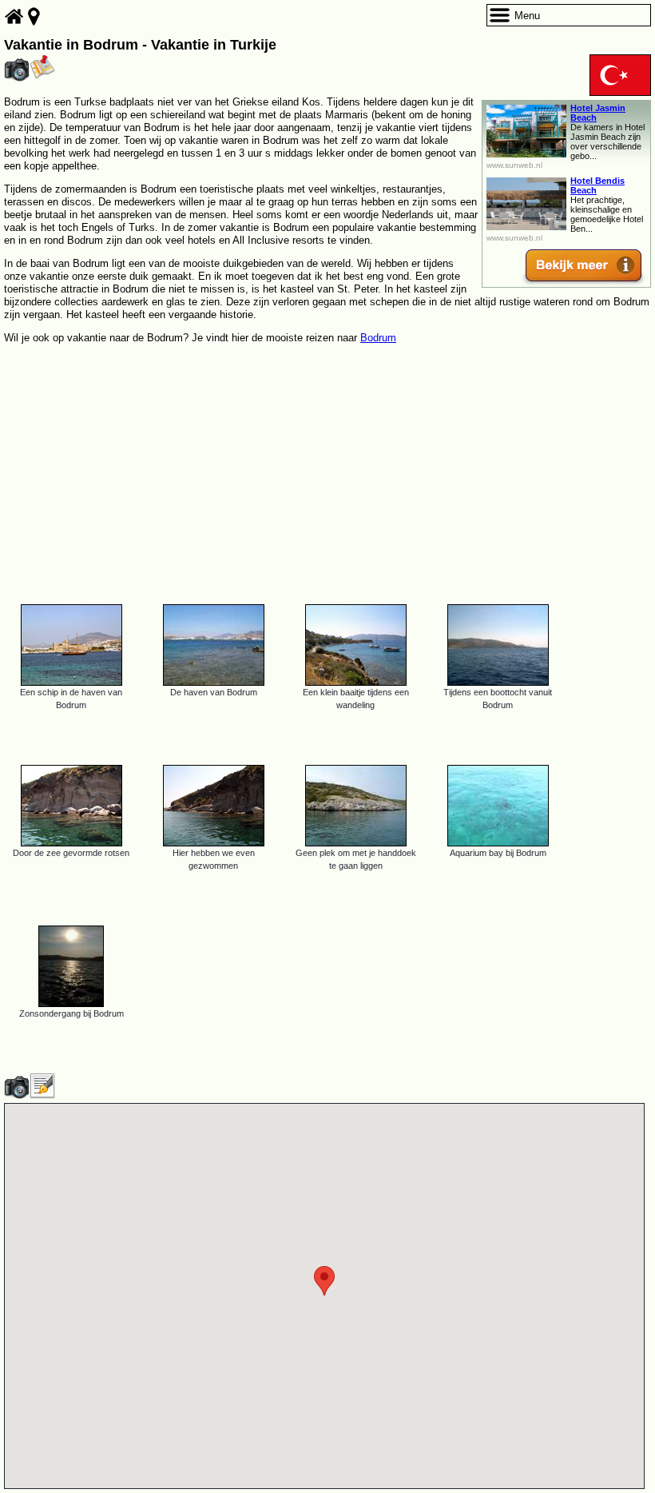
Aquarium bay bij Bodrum (498, 853)
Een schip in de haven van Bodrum (71, 698)
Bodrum (378, 338)
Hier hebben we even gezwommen (214, 859)
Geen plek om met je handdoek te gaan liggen (356, 859)
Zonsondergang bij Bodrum (71, 1013)
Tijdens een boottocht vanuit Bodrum (497, 698)
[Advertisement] (327, 467)
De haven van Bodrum (213, 692)
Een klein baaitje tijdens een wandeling (356, 698)
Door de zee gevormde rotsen (71, 853)
